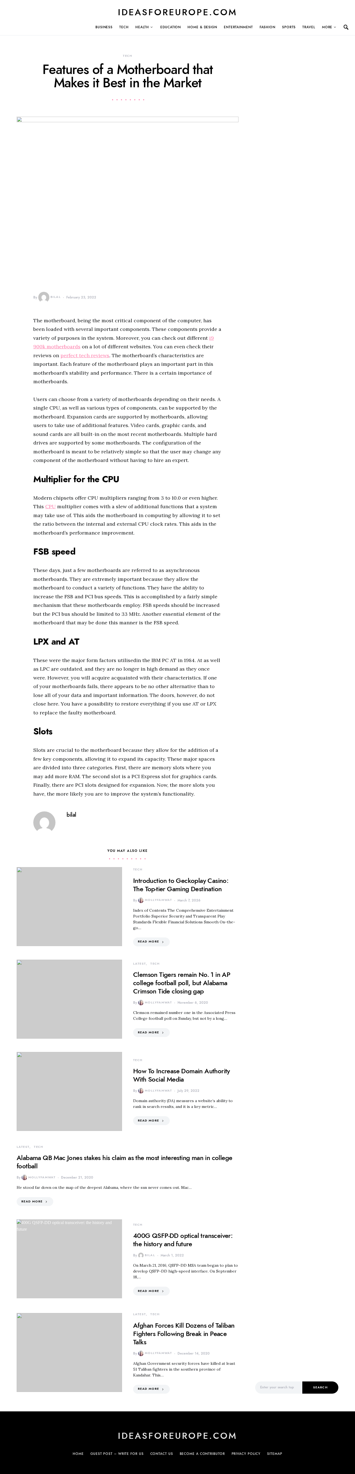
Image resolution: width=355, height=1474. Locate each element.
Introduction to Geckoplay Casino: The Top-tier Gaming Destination (180, 884)
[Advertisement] (296, 1278)
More (327, 27)
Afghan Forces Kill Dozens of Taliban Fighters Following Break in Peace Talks (183, 1334)
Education (170, 27)
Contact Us (161, 1454)
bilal (55, 297)
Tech (124, 27)
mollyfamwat (158, 900)
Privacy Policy (246, 1454)
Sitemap (274, 1454)
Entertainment (238, 27)
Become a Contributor (202, 1454)
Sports (289, 27)
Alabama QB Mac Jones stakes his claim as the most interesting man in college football (124, 1162)
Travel (308, 27)
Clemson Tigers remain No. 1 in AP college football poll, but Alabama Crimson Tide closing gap (181, 983)
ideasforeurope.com (177, 12)
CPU (50, 506)
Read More (148, 941)
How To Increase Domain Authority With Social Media (181, 1075)
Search (320, 1387)
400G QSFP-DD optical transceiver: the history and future (182, 1239)
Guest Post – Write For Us (117, 1454)
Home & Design (202, 27)
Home (78, 1454)
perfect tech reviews (84, 355)
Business (104, 27)
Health (142, 27)
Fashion (267, 27)
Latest (139, 964)
